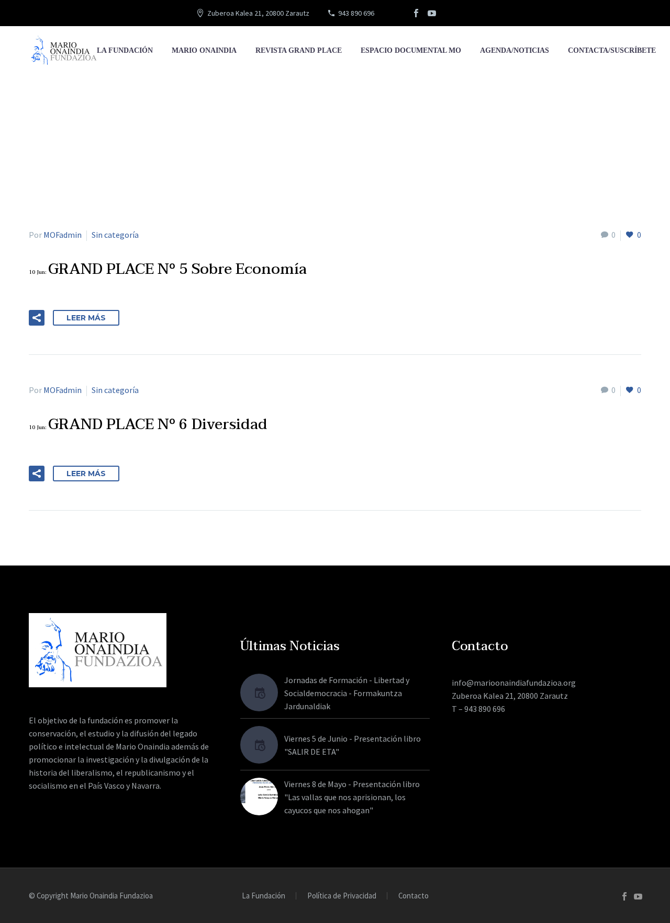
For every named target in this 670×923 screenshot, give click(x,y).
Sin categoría (115, 234)
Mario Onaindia (204, 50)
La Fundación (125, 50)
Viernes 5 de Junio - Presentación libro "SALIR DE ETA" (352, 745)
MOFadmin (62, 234)
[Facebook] (416, 13)
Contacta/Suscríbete (612, 50)
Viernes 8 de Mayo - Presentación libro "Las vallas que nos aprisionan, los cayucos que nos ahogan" (352, 797)
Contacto (413, 896)
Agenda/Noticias (514, 50)
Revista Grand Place (298, 50)
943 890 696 (356, 13)
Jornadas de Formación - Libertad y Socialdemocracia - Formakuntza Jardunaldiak (346, 693)
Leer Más (86, 317)
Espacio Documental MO (411, 50)
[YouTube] (432, 13)
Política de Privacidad (341, 896)
